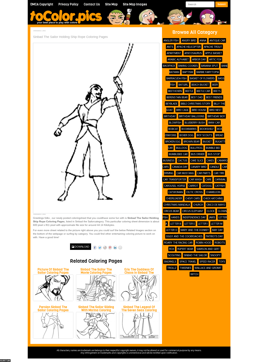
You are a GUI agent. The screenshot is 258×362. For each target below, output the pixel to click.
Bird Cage (182, 109)
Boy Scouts (204, 135)
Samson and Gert (208, 248)
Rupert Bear (185, 248)
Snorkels (170, 261)
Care (208, 179)
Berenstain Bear (177, 97)
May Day (217, 229)
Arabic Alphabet (178, 59)
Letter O (171, 229)
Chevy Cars (192, 198)
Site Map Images (135, 4)
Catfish (220, 185)
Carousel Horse (174, 185)
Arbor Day (199, 59)
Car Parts (203, 173)
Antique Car (217, 40)
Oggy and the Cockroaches (184, 236)
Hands (175, 217)
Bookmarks (189, 128)
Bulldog (181, 147)
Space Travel (188, 261)
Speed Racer (207, 261)
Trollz (171, 267)
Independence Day (194, 217)
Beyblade (171, 103)
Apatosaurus (193, 53)
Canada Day (179, 166)
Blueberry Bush (195, 122)
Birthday (170, 116)
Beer (215, 84)
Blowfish (175, 122)
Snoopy (215, 255)
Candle (214, 166)
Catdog (207, 185)
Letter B (175, 223)
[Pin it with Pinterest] (110, 247)
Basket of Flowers (202, 78)
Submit (221, 4)
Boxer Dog (186, 135)
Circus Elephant (192, 211)
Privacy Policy (68, 4)
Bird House (199, 109)
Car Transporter (174, 179)
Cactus (182, 160)
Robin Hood (203, 242)
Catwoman (175, 192)
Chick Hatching (213, 198)
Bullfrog (196, 147)
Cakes (210, 160)
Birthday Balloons (191, 116)
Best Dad (197, 97)
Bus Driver (197, 154)
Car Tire (219, 173)
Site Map (111, 4)
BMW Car (214, 122)
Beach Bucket (200, 84)
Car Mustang (185, 173)
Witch (194, 274)
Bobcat (173, 128)
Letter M (216, 223)
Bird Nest (215, 109)
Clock (210, 211)
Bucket (207, 141)
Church (198, 204)
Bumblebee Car (178, 154)
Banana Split (209, 65)
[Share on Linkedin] (115, 247)
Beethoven (175, 90)
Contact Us (92, 4)
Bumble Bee (213, 147)
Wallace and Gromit (208, 267)
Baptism (188, 72)
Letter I (203, 223)
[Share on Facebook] (95, 247)
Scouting (174, 255)
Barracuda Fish (176, 78)
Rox (171, 248)
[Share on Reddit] (105, 247)
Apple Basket (213, 53)
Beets (217, 90)
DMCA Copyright (41, 4)
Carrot (193, 185)
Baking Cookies (188, 65)
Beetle (189, 90)
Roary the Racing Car (178, 242)
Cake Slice (197, 160)
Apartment (174, 53)
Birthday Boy (216, 116)
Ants (170, 46)
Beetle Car (203, 90)
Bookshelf (207, 128)
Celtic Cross (194, 192)
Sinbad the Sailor (195, 255)
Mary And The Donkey (195, 229)
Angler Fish (171, 40)
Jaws (212, 217)
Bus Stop (214, 154)
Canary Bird (199, 166)
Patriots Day (214, 236)
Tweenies (185, 267)
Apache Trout (213, 46)
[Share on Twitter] (100, 247)
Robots (220, 242)
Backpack (169, 65)
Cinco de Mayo (215, 204)
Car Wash (195, 179)
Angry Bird (189, 40)
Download (81, 246)
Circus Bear (171, 211)
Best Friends (214, 97)
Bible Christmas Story (195, 103)
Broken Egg (172, 141)
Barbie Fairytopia (207, 72)
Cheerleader (174, 198)
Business (168, 160)
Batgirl (183, 84)
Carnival (220, 179)
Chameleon (213, 192)
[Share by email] (120, 247)
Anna (203, 40)
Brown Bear (192, 141)
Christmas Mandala (177, 204)
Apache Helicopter (189, 46)
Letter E (189, 223)
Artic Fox (215, 59)
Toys (222, 261)
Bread (219, 135)
